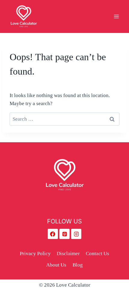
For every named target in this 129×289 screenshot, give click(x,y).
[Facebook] (53, 234)
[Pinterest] (64, 234)
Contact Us (97, 253)
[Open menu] (116, 16)
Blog (78, 265)
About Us (56, 265)
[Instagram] (76, 234)
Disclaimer (68, 253)
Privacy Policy (35, 253)
